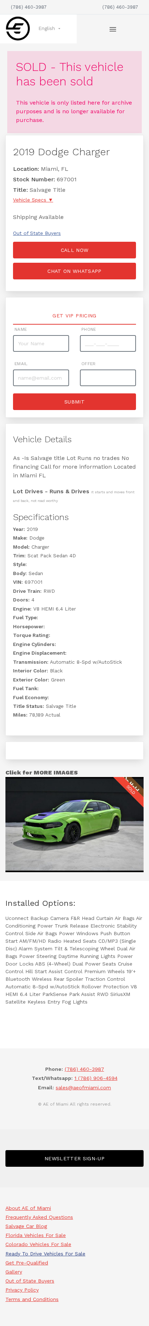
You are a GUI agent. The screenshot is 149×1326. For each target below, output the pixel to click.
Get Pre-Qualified (26, 1263)
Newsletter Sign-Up (74, 1158)
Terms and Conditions (32, 1299)
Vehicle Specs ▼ (33, 200)
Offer (88, 363)
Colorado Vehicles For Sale (38, 1244)
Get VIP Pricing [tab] (74, 315)
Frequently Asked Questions (39, 1217)
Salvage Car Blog (26, 1226)
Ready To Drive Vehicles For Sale (45, 1254)
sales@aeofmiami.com (83, 1087)
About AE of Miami (28, 1208)
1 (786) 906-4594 (96, 1078)
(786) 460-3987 (29, 7)
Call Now (75, 250)
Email (21, 363)
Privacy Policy (22, 1290)
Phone (88, 329)
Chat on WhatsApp (74, 271)
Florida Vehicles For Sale (35, 1235)
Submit (74, 402)
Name (20, 329)
